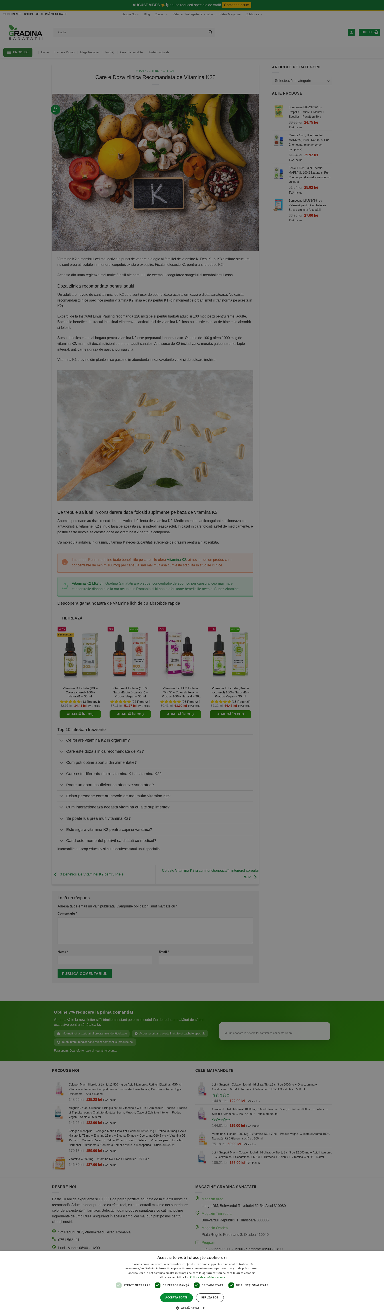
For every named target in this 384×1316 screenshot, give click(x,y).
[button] (192, 1308)
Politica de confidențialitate (207, 1277)
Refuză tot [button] (209, 1297)
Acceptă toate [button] (176, 1297)
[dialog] (192, 1283)
